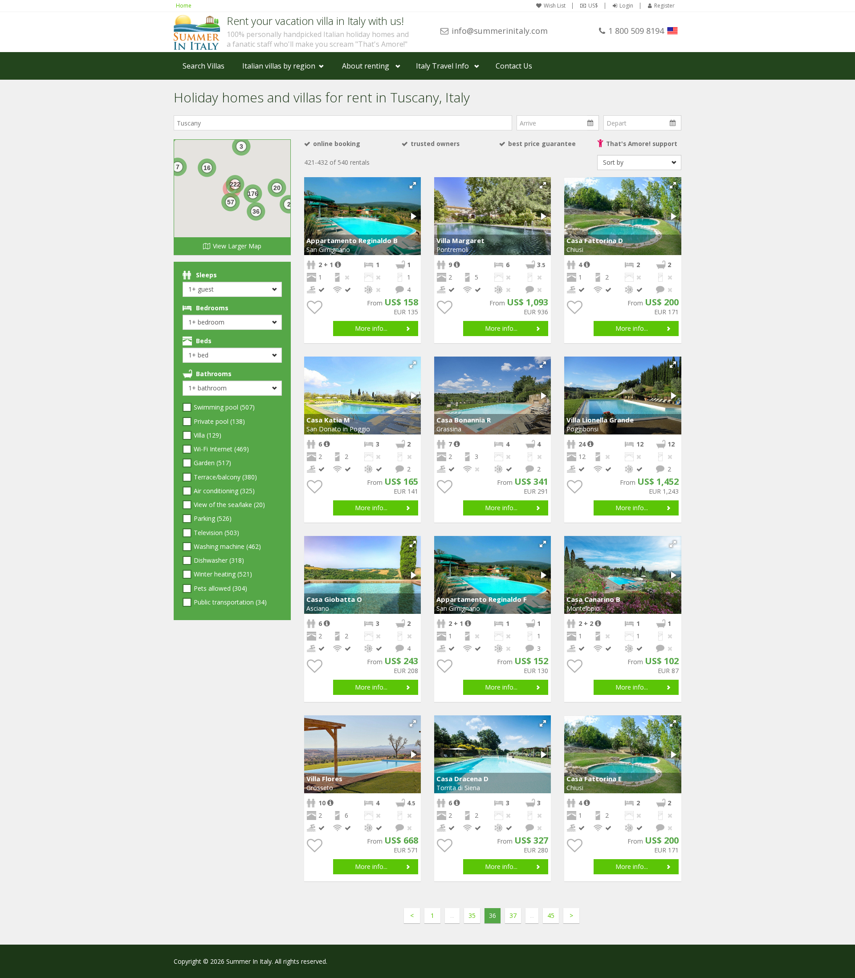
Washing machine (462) (227, 546)
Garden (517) (212, 463)
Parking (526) (213, 518)
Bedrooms (212, 308)
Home (183, 5)
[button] (413, 185)
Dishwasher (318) (219, 560)
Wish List (555, 6)
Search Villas (203, 66)
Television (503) (216, 532)
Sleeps (206, 275)
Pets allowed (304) (220, 588)
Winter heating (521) (223, 574)
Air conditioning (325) (224, 491)
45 (550, 915)
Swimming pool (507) (224, 407)
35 (472, 915)
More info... (371, 328)
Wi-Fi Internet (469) (221, 449)
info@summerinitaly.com (500, 30)
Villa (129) (207, 435)
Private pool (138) (219, 421)
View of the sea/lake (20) (229, 504)
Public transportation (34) (230, 602)
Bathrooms (214, 373)
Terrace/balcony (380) (225, 477)
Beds (204, 341)
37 (513, 915)
